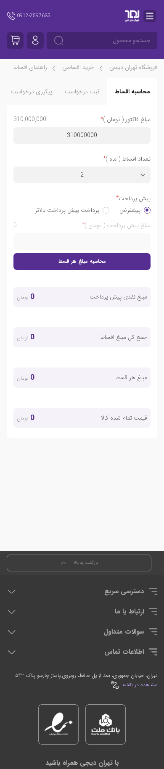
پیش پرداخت (135, 198)
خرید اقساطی (78, 67)
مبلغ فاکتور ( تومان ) (127, 119)
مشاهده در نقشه (139, 685)
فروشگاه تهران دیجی (133, 67)
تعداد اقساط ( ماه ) (128, 159)
